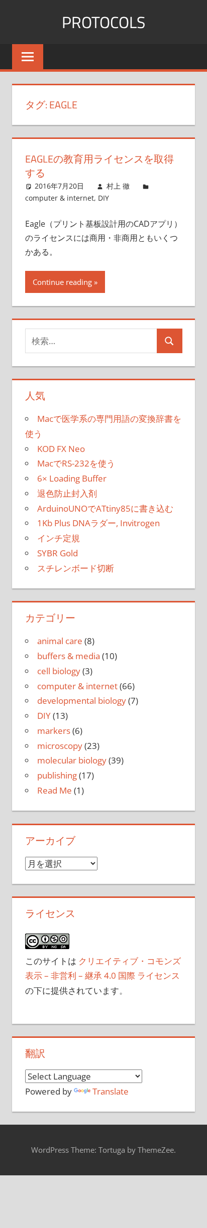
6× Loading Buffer (72, 478)
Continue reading (62, 282)
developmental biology (81, 700)
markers (53, 730)
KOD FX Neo (61, 448)
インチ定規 (58, 538)
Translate (110, 1091)
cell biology (58, 671)
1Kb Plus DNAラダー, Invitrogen (98, 523)
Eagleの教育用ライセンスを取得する (99, 166)
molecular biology (72, 760)
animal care (59, 641)
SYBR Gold (57, 553)
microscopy (59, 745)
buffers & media (68, 656)
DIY (103, 198)
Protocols (103, 22)
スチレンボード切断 (75, 568)
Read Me (54, 790)
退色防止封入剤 (67, 493)
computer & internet (59, 198)
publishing (57, 775)
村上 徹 (118, 186)
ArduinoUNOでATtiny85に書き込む (105, 508)
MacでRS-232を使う (76, 463)
